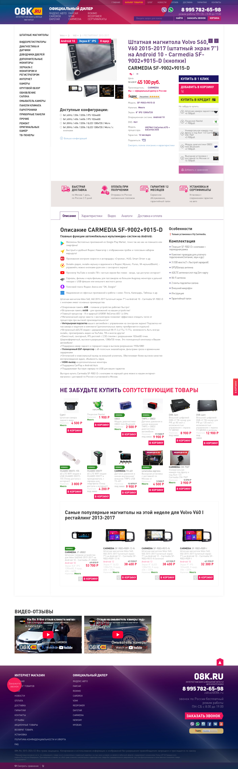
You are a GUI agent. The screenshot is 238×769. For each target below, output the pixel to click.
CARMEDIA (74, 19)
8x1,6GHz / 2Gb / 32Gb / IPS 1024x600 (81, 114)
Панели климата (30, 105)
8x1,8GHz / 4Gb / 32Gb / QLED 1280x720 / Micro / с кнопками (88, 129)
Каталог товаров (134, 2)
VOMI (71, 16)
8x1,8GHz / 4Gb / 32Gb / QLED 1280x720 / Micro (86, 123)
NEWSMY (77, 719)
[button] (34, 35)
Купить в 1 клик (195, 78)
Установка (21, 734)
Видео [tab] (112, 216)
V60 (75, 35)
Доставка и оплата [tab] (150, 216)
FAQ (16, 744)
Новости (162, 2)
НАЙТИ (179, 18)
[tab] (34, 35)
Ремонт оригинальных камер (29, 127)
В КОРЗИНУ (74, 430)
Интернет (25, 79)
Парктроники (28, 109)
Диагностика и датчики (29, 48)
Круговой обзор (29, 88)
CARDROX (55, 16)
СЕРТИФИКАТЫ (97, 19)
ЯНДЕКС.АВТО (58, 13)
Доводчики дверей (31, 54)
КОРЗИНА (213, 18)
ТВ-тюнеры (26, 135)
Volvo (62, 35)
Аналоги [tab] (126, 216)
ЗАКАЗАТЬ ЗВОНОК (196, 18)
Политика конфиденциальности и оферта (40, 739)
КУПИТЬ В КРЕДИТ (195, 99)
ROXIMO (92, 13)
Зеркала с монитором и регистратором (29, 70)
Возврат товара (24, 729)
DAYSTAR (54, 19)
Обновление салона (27, 94)
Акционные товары (26, 724)
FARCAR (73, 13)
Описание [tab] (69, 216)
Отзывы (19, 719)
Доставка (187, 2)
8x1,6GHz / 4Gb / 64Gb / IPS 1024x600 (81, 119)
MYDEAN (77, 724)
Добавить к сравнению (196, 169)
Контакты (216, 2)
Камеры (24, 83)
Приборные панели (32, 114)
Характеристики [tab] (91, 216)
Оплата (174, 2)
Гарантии (202, 2)
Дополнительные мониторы (31, 60)
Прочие (24, 118)
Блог (150, 2)
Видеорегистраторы (32, 41)
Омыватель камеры (32, 100)
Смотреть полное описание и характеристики (151, 145)
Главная (116, 2)
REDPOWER (95, 16)
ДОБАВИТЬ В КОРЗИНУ (197, 87)
